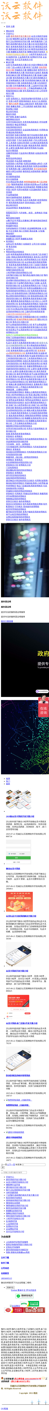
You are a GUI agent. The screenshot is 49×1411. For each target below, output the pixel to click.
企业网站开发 (12, 1229)
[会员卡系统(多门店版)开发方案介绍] (18, 1018)
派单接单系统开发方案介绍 (18, 1200)
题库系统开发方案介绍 (16, 1179)
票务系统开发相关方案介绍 (18, 1216)
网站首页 (10, 31)
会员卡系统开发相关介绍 (17, 1182)
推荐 (8, 779)
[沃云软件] (24, 11)
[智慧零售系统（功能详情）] (19, 1100)
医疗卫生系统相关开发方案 (18, 1190)
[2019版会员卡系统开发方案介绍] (18, 811)
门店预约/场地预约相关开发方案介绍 (22, 1195)
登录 (8, 26)
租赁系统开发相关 (14, 1198)
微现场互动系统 (13, 1203)
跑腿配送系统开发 (14, 1211)
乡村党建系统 (12, 1192)
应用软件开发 (12, 1226)
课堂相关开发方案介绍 (16, 1187)
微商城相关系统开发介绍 (17, 1205)
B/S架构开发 (11, 1221)
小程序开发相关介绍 (15, 1218)
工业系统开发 (12, 1224)
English (14, 1290)
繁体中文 (22, 1290)
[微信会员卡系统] (18, 864)
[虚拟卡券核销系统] (15, 1132)
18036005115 (6, 1278)
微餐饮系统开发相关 (15, 1213)
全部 (8, 36)
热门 (8, 781)
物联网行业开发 (13, 1185)
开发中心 (10, 1177)
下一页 (12, 1164)
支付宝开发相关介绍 (15, 1231)
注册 (13, 26)
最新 (8, 784)
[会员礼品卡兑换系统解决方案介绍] (19, 911)
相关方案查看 (7, 621)
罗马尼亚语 (31, 1290)
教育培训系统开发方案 (16, 1208)
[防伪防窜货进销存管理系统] (18, 1071)
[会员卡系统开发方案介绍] (18, 966)
